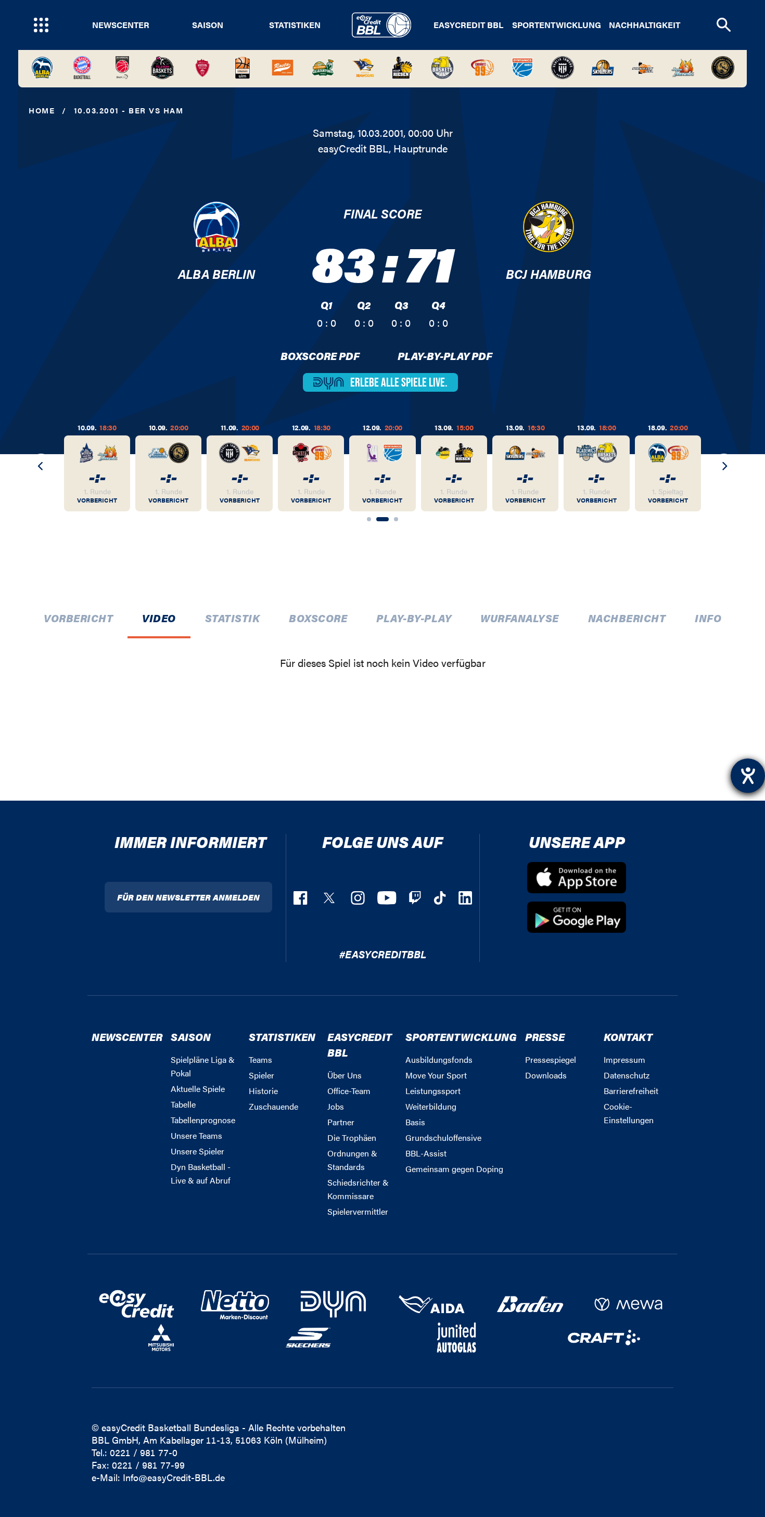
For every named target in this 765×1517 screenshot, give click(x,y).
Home (42, 110)
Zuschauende (273, 1106)
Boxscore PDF (320, 355)
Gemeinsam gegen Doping (454, 1169)
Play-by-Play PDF (445, 355)
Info (708, 617)
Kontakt (628, 1036)
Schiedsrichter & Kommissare (358, 1189)
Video (159, 617)
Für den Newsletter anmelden (188, 897)
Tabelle (183, 1104)
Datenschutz (626, 1075)
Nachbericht (627, 617)
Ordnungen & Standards (352, 1160)
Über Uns (344, 1075)
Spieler (261, 1075)
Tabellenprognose (203, 1120)
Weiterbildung (430, 1106)
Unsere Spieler (197, 1151)
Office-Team (349, 1091)
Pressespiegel (550, 1059)
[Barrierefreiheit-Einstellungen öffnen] (748, 775)
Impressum (624, 1059)
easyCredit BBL (468, 25)
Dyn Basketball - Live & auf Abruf (201, 1173)
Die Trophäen (351, 1137)
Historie (263, 1091)
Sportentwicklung (556, 25)
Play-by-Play (413, 617)
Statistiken (295, 25)
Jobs (335, 1106)
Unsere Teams (196, 1135)
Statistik (232, 617)
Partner (340, 1122)
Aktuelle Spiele (198, 1089)
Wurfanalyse (519, 617)
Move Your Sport (436, 1075)
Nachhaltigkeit (644, 25)
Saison (207, 25)
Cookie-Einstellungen (629, 1113)
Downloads (546, 1075)
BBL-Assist (426, 1153)
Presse (545, 1036)
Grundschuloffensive (443, 1137)
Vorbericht (78, 617)
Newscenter (120, 25)
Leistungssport (433, 1091)
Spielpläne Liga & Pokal (203, 1066)
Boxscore (318, 617)
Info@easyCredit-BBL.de (174, 1477)
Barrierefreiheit (631, 1091)
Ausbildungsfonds (439, 1059)
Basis (415, 1122)
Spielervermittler (357, 1211)
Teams (260, 1059)
